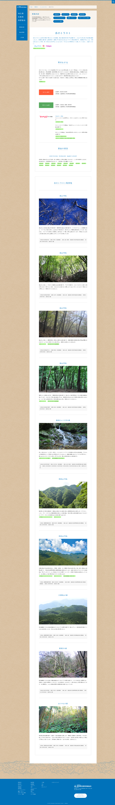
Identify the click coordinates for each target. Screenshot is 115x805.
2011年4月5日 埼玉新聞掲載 (53, 401)
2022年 (48, 165)
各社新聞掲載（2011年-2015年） (58, 458)
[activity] (22, 26)
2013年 (42, 163)
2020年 (84, 163)
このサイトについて (55, 782)
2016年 (60, 163)
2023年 (53, 165)
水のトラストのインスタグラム (40, 48)
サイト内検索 (33, 794)
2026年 (71, 165)
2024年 (59, 165)
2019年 (78, 163)
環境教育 (74, 14)
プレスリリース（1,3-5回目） (45, 458)
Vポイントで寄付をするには (61, 136)
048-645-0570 (80, 795)
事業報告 (32, 789)
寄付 (42, 785)
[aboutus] (22, 32)
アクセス (32, 792)
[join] (22, 37)
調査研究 (57, 14)
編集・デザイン (71, 17)
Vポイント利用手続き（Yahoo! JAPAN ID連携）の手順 (66, 138)
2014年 (48, 163)
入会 (42, 784)
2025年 (65, 165)
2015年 (54, 163)
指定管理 (82, 14)
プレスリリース (43, 401)
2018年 (72, 163)
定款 (31, 791)
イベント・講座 (58, 21)
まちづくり (65, 14)
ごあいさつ (33, 785)
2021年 (42, 165)
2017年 (66, 163)
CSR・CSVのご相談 (84, 17)
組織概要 (32, 784)
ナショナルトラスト (59, 17)
